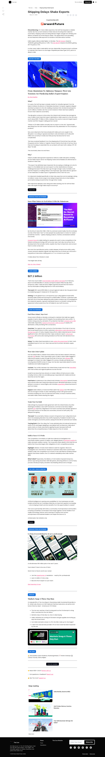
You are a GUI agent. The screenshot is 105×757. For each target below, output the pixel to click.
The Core (31, 7)
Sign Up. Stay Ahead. (34, 264)
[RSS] (90, 747)
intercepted (63, 380)
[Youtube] (78, 747)
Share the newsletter (53, 664)
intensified (73, 367)
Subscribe (88, 2)
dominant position (69, 440)
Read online (32, 189)
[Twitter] (70, 747)
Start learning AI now (34, 584)
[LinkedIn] (74, 747)
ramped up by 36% (70, 321)
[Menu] (93, 2)
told (34, 356)
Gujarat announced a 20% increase (53, 323)
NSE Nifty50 (56, 43)
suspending (61, 384)
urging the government (60, 341)
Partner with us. (46, 671)
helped (62, 390)
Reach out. (50, 674)
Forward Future (32, 240)
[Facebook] (82, 747)
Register (31, 522)
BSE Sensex (61, 41)
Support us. (42, 678)
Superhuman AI (41, 575)
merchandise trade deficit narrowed (54, 281)
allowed (67, 358)
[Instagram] (86, 747)
